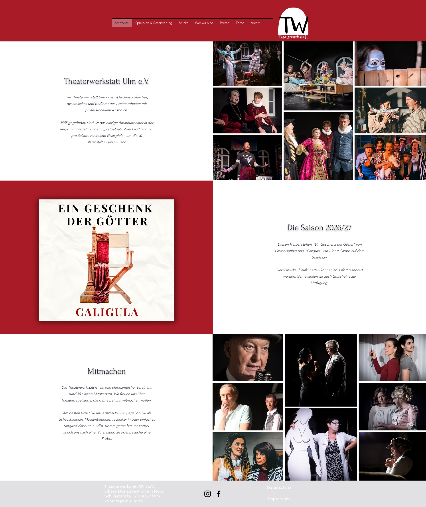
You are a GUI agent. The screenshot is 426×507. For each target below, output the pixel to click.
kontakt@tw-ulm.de (123, 501)
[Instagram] (207, 493)
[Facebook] (218, 493)
